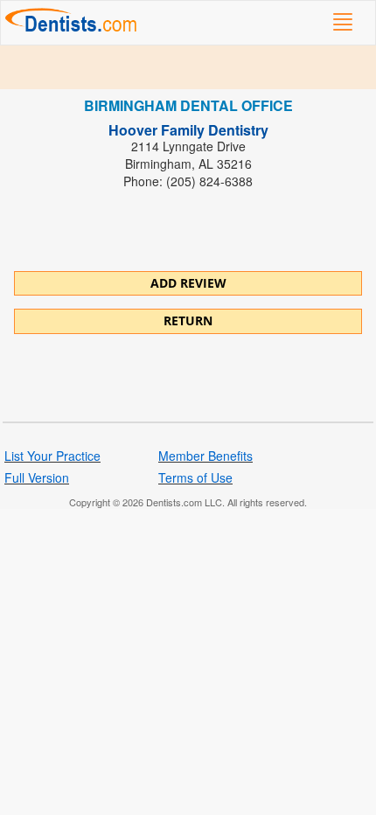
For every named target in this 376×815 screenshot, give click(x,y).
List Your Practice (52, 455)
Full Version (36, 477)
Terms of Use (195, 477)
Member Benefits (205, 455)
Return (188, 320)
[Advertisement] (188, 67)
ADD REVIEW (188, 283)
